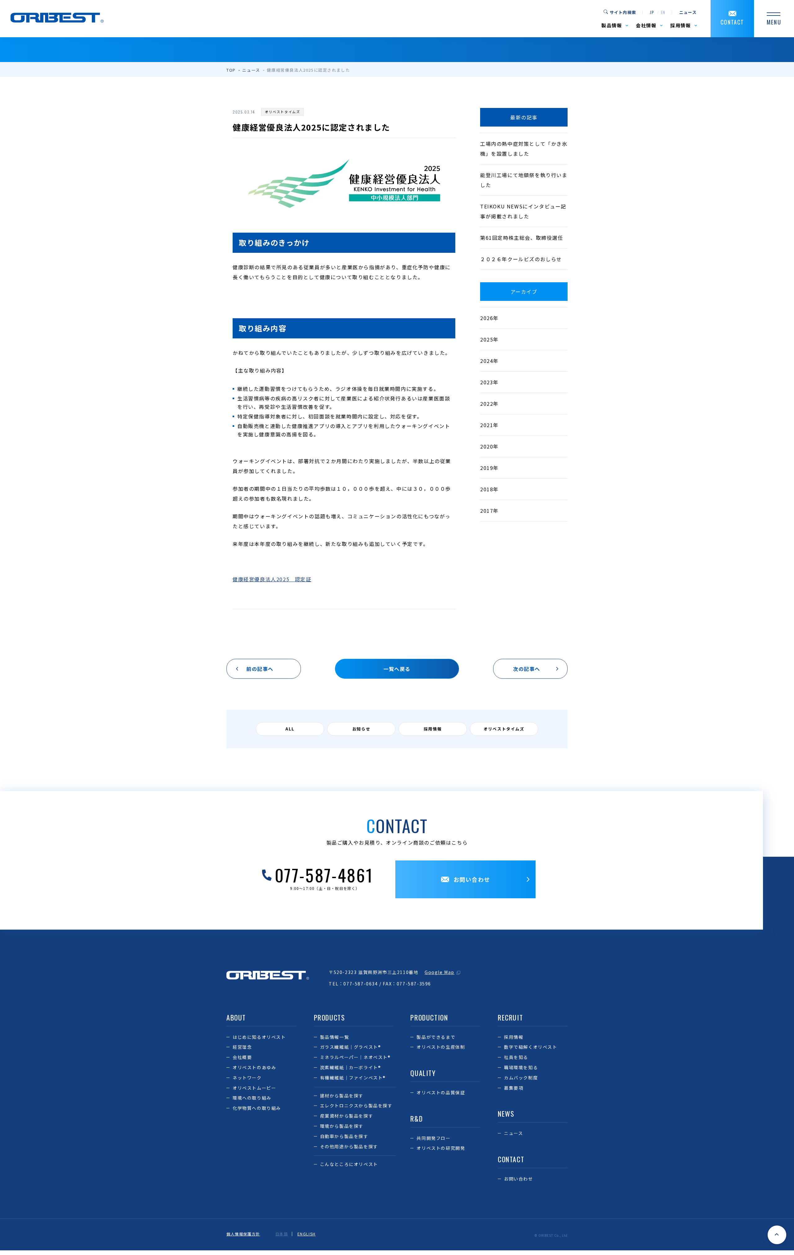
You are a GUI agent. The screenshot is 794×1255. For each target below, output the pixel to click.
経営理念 (242, 1047)
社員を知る (516, 1057)
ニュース (688, 12)
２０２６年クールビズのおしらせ (521, 259)
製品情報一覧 (334, 1037)
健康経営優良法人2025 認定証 (272, 579)
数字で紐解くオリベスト (530, 1047)
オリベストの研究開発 (441, 1148)
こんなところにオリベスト (349, 1164)
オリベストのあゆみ (254, 1067)
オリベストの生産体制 (441, 1047)
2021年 (489, 425)
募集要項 (513, 1088)
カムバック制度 (521, 1077)
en (663, 12)
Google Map (439, 972)
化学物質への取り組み (257, 1108)
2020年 (489, 446)
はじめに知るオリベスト (259, 1037)
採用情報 (513, 1037)
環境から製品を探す (342, 1126)
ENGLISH (306, 1234)
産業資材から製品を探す (346, 1116)
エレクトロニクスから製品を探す (356, 1105)
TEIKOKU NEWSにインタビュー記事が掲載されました (523, 211)
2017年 (489, 510)
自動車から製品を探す (344, 1136)
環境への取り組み (252, 1098)
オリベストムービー (254, 1088)
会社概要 (242, 1057)
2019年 (489, 467)
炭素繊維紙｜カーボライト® (350, 1067)
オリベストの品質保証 (441, 1092)
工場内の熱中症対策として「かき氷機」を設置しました (524, 148)
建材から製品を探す (342, 1095)
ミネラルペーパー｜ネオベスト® (355, 1057)
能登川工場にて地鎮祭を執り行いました (524, 180)
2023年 (489, 382)
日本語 (281, 1234)
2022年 (489, 403)
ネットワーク (247, 1077)
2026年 (489, 318)
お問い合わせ (518, 1179)
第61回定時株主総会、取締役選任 (521, 237)
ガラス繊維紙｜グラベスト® (350, 1047)
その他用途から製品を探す (349, 1146)
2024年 (489, 360)
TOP (231, 70)
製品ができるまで (436, 1037)
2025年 (489, 339)
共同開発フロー (433, 1138)
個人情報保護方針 (243, 1234)
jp (652, 12)
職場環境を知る (521, 1067)
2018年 (489, 489)
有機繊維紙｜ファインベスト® (353, 1077)
